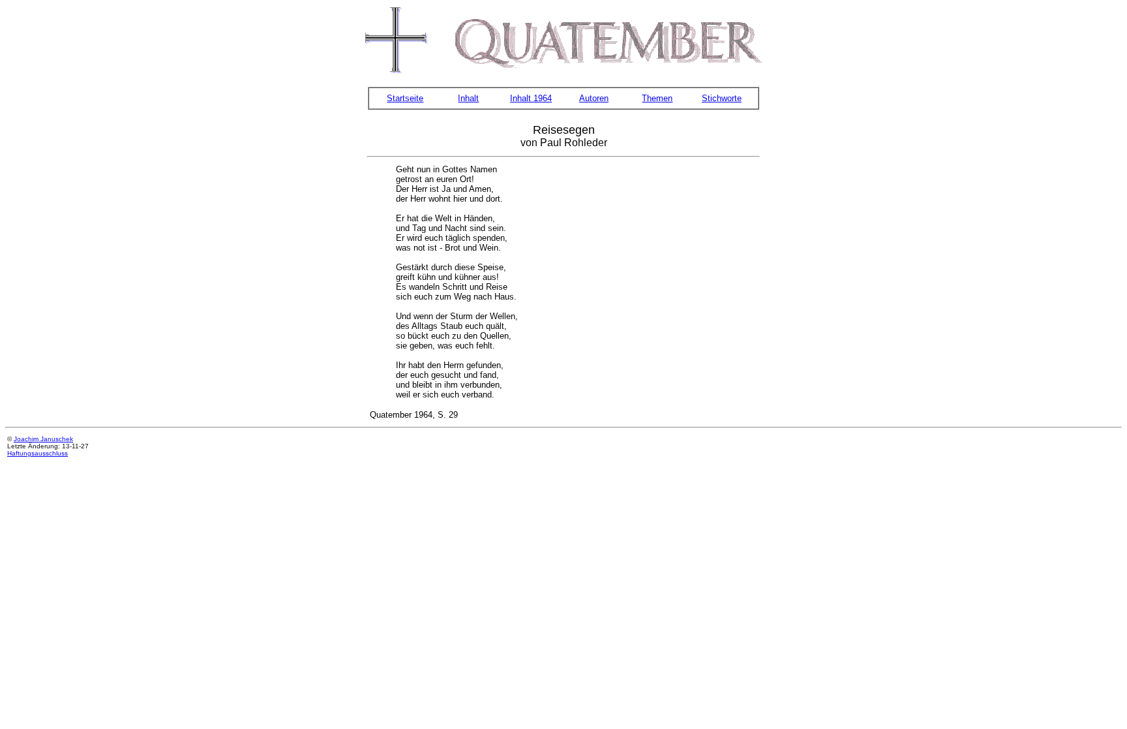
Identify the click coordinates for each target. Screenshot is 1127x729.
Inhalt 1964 (531, 98)
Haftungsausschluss (37, 453)
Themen (657, 98)
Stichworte (722, 98)
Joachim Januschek (43, 438)
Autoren (594, 98)
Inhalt (468, 98)
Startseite (405, 98)
